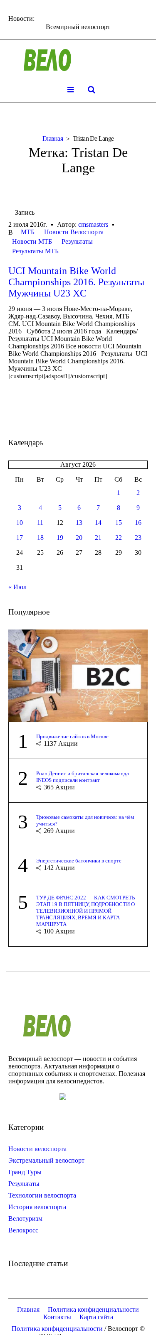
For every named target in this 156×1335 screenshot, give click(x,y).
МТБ (28, 231)
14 (98, 522)
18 (40, 537)
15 (118, 522)
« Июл (17, 586)
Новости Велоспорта (74, 231)
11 (40, 522)
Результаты (77, 241)
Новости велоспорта (37, 1148)
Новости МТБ (32, 241)
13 (79, 522)
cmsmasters (93, 224)
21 (98, 537)
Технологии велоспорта (42, 1195)
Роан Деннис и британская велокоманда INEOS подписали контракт (82, 776)
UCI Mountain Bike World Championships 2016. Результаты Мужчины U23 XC (76, 282)
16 (138, 522)
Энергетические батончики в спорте (78, 860)
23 (138, 537)
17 (19, 537)
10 (19, 522)
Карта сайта (96, 1316)
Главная (52, 138)
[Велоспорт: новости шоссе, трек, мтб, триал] (78, 60)
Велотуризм (25, 1218)
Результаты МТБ (35, 251)
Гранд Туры (25, 1172)
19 (60, 537)
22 (118, 537)
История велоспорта (37, 1206)
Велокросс (23, 1230)
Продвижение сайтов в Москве (72, 736)
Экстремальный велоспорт (46, 1160)
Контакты (57, 1316)
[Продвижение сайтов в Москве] (78, 675)
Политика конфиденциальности (93, 1309)
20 (79, 537)
